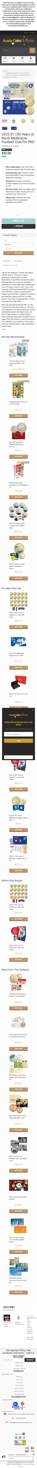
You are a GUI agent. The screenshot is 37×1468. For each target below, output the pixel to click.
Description (6, 261)
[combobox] (6, 757)
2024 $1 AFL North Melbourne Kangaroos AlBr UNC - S (18, 818)
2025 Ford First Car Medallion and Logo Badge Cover (18, 1158)
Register (33, 32)
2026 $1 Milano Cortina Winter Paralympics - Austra (17, 566)
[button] (18, 226)
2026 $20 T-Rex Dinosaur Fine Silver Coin (19, 1456)
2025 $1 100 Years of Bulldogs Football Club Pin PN (18, 858)
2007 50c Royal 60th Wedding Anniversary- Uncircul (16, 444)
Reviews (6, 265)
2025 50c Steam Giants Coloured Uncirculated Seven (17, 526)
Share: (4, 150)
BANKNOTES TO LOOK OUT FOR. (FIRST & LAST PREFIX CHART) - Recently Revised (32, 1328)
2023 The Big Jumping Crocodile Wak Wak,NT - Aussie (17, 1240)
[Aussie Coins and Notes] (18, 40)
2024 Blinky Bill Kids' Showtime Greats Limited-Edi (18, 1280)
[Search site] (32, 51)
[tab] (7, 261)
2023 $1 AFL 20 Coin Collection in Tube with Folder (16, 615)
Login (26, 32)
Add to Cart (19, 220)
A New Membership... (20, 1323)
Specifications (18, 261)
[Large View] (5, 121)
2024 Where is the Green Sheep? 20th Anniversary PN (17, 1077)
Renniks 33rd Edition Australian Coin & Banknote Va (18, 485)
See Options (18, 375)
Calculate (19, 253)
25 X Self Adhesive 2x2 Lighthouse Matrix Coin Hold (17, 363)
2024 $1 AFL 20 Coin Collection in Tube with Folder (16, 777)
